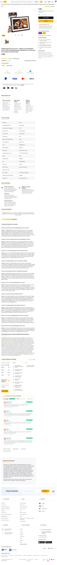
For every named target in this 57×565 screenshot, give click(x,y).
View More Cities (23, 544)
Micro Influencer (4, 518)
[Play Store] (48, 542)
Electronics (8, 4)
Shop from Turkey (4, 556)
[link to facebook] (18, 35)
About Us (3, 503)
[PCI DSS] (4, 550)
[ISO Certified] (12, 549)
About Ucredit (23, 512)
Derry (21, 538)
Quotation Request (5, 506)
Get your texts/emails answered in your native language (46, 532)
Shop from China (44, 555)
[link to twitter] (21, 35)
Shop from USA (4, 555)
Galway (21, 534)
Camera (12, 4)
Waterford (22, 536)
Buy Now (22, 85)
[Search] (41, 2)
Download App (23, 503)
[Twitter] (54, 559)
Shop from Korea (36, 555)
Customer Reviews (23, 506)
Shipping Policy (4, 516)
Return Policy (22, 508)
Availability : (3, 60)
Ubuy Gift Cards (23, 514)
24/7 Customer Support (46, 529)
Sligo (21, 542)
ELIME (2, 6)
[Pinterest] (48, 560)
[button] (46, 2)
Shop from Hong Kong (27, 555)
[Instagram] (50, 559)
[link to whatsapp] (15, 35)
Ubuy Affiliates (23, 521)
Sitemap (3, 510)
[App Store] (41, 542)
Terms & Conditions (22, 559)
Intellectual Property (5, 508)
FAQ (21, 510)
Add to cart (46, 17)
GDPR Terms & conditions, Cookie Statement (26, 519)
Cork (21, 531)
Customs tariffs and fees (6, 514)
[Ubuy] (5, 1)
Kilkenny (21, 540)
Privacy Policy (30, 559)
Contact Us (3, 505)
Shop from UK (11, 555)
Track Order (3, 512)
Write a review (5, 391)
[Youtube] (52, 559)
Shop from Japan (18, 555)
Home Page (3, 4)
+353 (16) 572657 (43, 537)
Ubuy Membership (5, 520)
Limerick (21, 532)
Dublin (21, 529)
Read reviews (30, 398)
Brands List (22, 505)
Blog (21, 516)
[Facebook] (48, 559)
